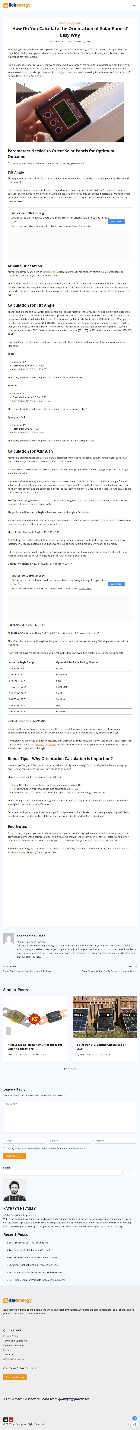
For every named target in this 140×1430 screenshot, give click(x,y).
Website (100, 1140)
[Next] (131, 1031)
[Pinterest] (11, 1419)
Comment (11, 1103)
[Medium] (5, 1419)
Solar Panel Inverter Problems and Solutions (27, 969)
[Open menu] (134, 5)
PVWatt (40, 744)
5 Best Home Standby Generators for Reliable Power (35, 1272)
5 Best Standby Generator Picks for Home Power (33, 1257)
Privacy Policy (10, 1336)
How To (62, 23)
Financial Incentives (13, 1345)
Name (9, 1140)
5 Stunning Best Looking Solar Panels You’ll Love (33, 1264)
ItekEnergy (9, 1309)
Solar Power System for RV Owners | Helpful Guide (109, 969)
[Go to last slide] (8, 1031)
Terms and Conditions (15, 1340)
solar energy (20, 852)
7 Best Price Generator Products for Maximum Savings (36, 1279)
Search (7, 1167)
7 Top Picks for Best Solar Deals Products (29, 1250)
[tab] (64, 1069)
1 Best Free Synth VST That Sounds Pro (27, 1242)
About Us (8, 1354)
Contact (7, 1349)
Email (54, 1140)
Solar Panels (74, 23)
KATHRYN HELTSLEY (61, 41)
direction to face (51, 271)
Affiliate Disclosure (13, 1359)
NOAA (52, 744)
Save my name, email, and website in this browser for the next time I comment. (45, 1148)
